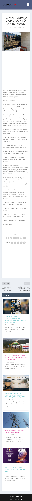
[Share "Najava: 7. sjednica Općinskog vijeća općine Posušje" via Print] (24, 238)
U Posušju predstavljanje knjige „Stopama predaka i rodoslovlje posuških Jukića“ (15, 395)
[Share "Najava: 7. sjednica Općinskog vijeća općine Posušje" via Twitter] (11, 238)
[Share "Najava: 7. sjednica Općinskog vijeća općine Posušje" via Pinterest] (14, 238)
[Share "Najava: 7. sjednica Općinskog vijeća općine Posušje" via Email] (21, 238)
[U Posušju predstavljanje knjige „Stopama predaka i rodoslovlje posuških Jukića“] (16, 383)
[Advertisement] (16, 71)
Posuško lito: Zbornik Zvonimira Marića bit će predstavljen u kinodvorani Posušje (15, 468)
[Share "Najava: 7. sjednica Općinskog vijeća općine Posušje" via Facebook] (7, 238)
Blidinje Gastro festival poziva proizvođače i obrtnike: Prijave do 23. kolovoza (16, 357)
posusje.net (18, 496)
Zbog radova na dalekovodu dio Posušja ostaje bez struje (15, 431)
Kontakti (17, 499)
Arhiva (11, 499)
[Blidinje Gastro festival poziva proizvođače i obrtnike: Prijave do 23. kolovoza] (16, 345)
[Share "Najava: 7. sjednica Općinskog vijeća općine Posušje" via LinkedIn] (17, 238)
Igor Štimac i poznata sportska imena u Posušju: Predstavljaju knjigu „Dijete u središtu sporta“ (15, 319)
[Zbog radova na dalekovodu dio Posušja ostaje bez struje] (16, 420)
